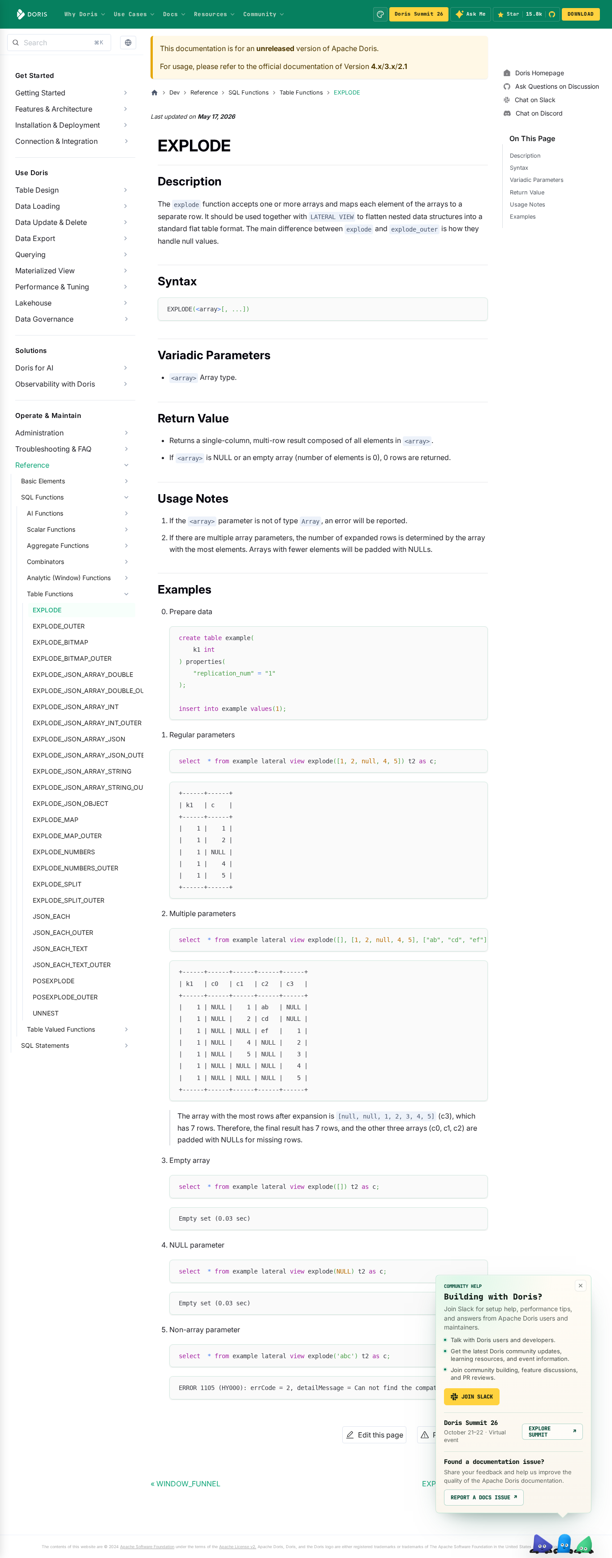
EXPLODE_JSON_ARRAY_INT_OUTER (84, 723)
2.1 (402, 66)
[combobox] (59, 42)
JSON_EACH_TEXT (60, 948)
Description (525, 155)
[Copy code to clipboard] (477, 308)
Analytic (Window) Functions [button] (69, 577)
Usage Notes (527, 204)
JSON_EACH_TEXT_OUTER (72, 964)
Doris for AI (34, 367)
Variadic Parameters (537, 179)
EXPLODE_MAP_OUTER (67, 835)
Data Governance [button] (44, 318)
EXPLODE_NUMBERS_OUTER (75, 868)
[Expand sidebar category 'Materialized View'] (125, 270)
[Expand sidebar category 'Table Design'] (125, 190)
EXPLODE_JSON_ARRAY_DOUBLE (83, 674)
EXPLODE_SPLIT (57, 884)
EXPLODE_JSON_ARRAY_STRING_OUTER (84, 787)
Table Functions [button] (50, 594)
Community (259, 14)
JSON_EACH (51, 916)
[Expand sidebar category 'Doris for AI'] (125, 368)
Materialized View (45, 270)
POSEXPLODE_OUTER (65, 997)
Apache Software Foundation (147, 1546)
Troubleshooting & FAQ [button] (53, 448)
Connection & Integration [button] (56, 141)
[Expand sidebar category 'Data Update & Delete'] (125, 222)
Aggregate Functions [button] (58, 545)
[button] (128, 43)
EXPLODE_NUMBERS (64, 852)
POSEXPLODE (53, 981)
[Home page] (155, 92)
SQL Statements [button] (45, 1045)
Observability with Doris (55, 383)
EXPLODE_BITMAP (60, 642)
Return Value (527, 192)
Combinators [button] (45, 561)
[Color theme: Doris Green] (380, 14)
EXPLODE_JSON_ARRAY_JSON (79, 739)
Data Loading (37, 206)
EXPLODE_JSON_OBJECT (70, 803)
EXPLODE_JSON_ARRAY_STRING (82, 771)
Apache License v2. (237, 1546)
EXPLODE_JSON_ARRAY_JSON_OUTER (84, 755)
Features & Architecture (53, 108)
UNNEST (46, 1013)
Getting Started (40, 92)
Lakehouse (33, 302)
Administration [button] (39, 432)
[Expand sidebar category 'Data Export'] (125, 238)
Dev (174, 92)
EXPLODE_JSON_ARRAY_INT (76, 706)
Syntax (519, 167)
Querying (30, 254)
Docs (170, 14)
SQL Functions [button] (42, 497)
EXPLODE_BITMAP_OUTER (72, 658)
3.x (389, 66)
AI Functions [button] (45, 513)
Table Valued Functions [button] (61, 1029)
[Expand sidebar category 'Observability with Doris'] (125, 384)
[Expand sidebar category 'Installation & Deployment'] (125, 125)
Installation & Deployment (57, 125)
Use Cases (130, 14)
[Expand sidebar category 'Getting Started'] (125, 93)
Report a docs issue (484, 1497)
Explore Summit (552, 1431)
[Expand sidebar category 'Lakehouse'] (125, 303)
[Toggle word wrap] (460, 939)
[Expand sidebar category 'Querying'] (125, 254)
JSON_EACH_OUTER (63, 932)
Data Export (35, 238)
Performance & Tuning (52, 286)
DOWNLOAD (581, 14)
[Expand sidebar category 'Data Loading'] (125, 206)
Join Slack (477, 1396)
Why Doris (81, 14)
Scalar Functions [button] (51, 529)
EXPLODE (47, 610)
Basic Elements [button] (43, 481)
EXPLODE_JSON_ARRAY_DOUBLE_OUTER (84, 690)
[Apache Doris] (32, 14)
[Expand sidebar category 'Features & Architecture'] (125, 109)
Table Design (37, 189)
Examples (523, 216)
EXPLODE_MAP (55, 819)
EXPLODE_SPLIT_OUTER (68, 900)
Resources (210, 14)
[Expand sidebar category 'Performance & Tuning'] (125, 287)
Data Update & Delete (51, 222)
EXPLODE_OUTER (59, 626)
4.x (376, 66)
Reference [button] (32, 465)
